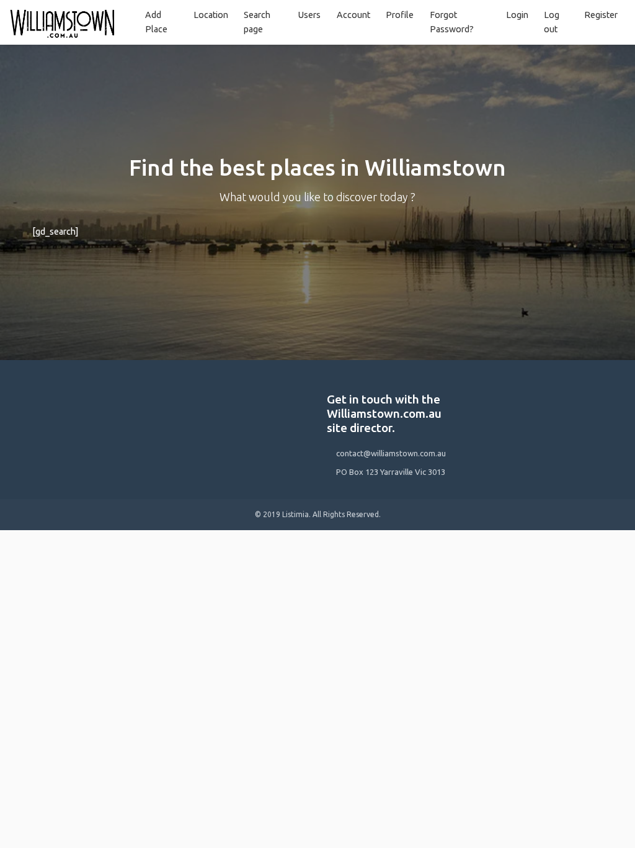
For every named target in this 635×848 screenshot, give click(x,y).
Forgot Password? (452, 22)
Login (517, 15)
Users (309, 15)
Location (210, 15)
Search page (257, 22)
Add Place (156, 22)
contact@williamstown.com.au (391, 453)
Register (601, 15)
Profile (400, 15)
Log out (551, 22)
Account (353, 15)
